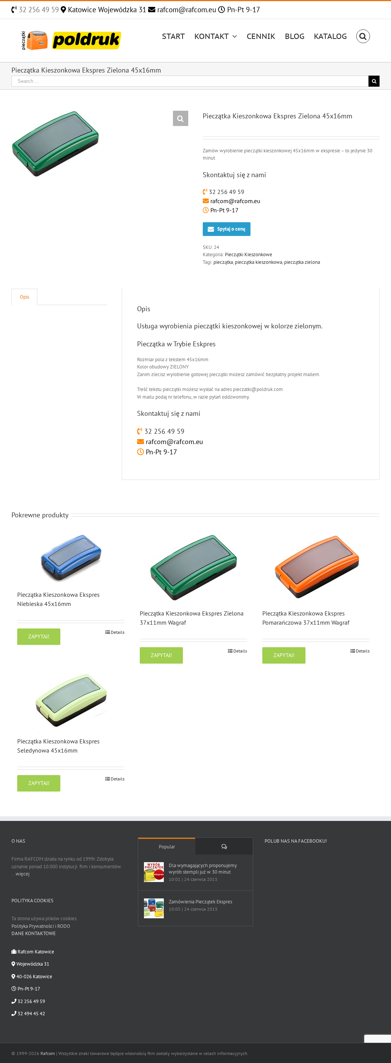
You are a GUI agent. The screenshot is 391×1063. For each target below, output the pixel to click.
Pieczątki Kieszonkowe (248, 254)
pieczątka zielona (302, 262)
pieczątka (223, 262)
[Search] (363, 35)
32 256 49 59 (38, 9)
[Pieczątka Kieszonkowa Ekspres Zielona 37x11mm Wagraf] (193, 568)
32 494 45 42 (30, 1013)
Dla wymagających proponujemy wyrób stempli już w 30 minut (203, 868)
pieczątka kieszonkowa (258, 262)
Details (117, 632)
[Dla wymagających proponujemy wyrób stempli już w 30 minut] (154, 872)
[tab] (24, 297)
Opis (24, 297)
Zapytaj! (38, 636)
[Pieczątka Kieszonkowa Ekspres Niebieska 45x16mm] (70, 558)
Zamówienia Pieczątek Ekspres (200, 901)
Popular (167, 846)
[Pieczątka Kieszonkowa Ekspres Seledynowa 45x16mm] (70, 701)
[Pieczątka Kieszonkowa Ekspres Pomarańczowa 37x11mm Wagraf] (316, 568)
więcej (22, 874)
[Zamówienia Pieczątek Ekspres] (154, 908)
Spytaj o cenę (231, 229)
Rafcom (47, 1053)
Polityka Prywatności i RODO (40, 926)
